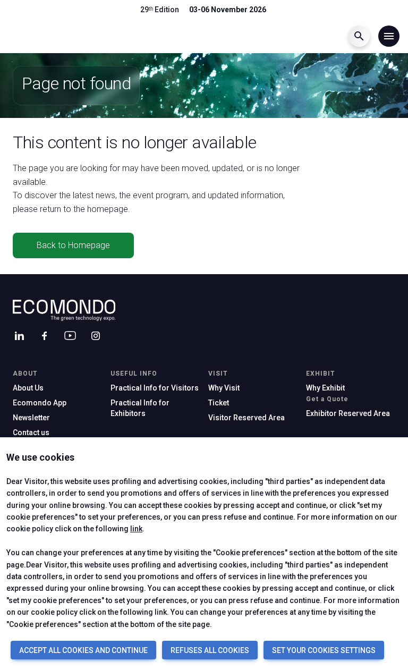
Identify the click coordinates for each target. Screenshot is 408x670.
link (136, 528)
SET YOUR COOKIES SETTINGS (324, 650)
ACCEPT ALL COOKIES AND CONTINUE (83, 650)
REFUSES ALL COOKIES (210, 650)
